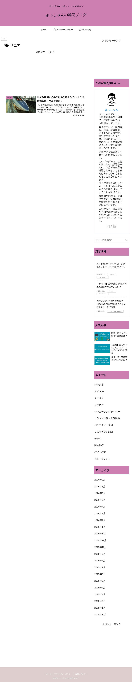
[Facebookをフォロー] (108, 226)
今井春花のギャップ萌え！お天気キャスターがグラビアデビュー (111, 267)
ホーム (49, 674)
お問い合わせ (80, 674)
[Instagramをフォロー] (115, 226)
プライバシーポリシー (63, 674)
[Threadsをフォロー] (111, 226)
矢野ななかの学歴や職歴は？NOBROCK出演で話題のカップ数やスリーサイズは (111, 303)
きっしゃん (111, 109)
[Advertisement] (45, 72)
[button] (126, 240)
